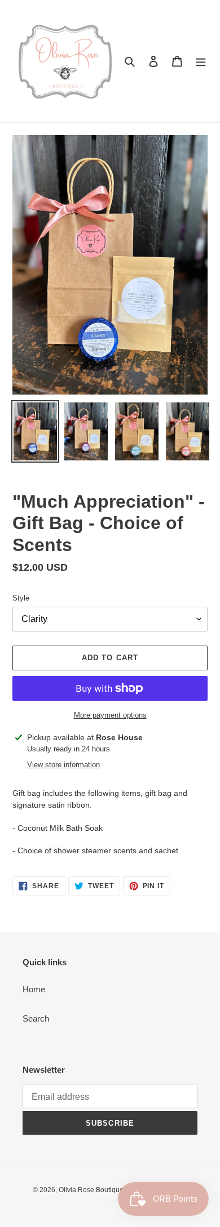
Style (20, 598)
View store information (63, 764)
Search (36, 1018)
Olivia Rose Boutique (91, 1190)
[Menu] (201, 61)
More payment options (110, 715)
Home (34, 989)
